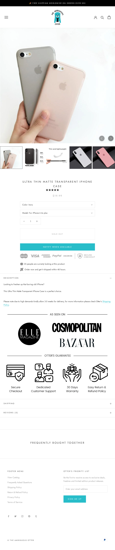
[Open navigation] (6, 17)
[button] (52, 189)
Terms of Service (14, 502)
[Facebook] (8, 516)
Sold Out (57, 234)
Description (11, 278)
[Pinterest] (29, 516)
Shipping (9, 403)
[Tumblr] (36, 516)
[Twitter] (15, 516)
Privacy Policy (13, 497)
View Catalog (13, 477)
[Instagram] (22, 516)
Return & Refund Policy (17, 492)
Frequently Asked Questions (19, 482)
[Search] (102, 17)
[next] (111, 138)
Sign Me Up (75, 499)
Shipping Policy (14, 487)
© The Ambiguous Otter (20, 540)
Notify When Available (57, 247)
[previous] (102, 138)
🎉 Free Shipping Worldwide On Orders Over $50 (57, 3)
